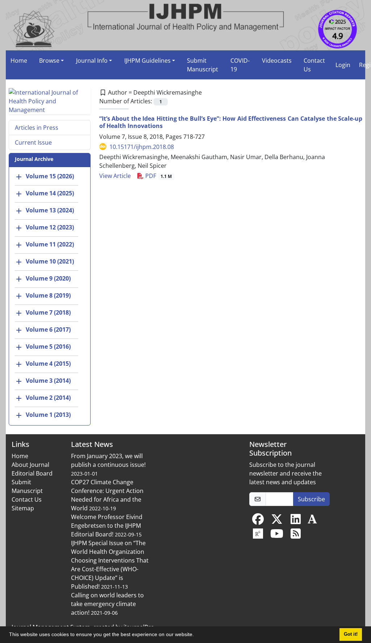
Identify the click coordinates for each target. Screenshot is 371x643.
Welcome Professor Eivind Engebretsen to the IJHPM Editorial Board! (106, 525)
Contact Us (314, 65)
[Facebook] (258, 521)
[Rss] (295, 536)
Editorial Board (32, 473)
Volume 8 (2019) (48, 295)
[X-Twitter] (276, 521)
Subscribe (311, 499)
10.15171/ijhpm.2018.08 (141, 147)
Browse (49, 61)
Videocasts (277, 61)
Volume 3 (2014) (48, 381)
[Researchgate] (258, 536)
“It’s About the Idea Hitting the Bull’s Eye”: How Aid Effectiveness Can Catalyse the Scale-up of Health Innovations (230, 122)
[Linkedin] (295, 521)
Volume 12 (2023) (50, 227)
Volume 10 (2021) (50, 261)
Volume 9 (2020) (48, 278)
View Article (115, 176)
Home (19, 61)
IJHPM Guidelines (147, 61)
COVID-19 (240, 65)
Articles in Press (36, 128)
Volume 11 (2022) (50, 244)
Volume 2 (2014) (48, 398)
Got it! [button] (351, 634)
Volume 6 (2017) (48, 329)
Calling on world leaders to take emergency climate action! (107, 604)
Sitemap (23, 508)
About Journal (30, 465)
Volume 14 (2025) (50, 193)
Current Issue (33, 142)
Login (342, 65)
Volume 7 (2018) (48, 312)
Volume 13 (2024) (50, 210)
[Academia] (312, 521)
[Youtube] (276, 536)
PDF (158, 176)
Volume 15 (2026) (50, 176)
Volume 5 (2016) (48, 346)
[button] (196, 635)
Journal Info (92, 61)
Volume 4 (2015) (48, 364)
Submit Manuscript (202, 65)
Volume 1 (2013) (48, 415)
